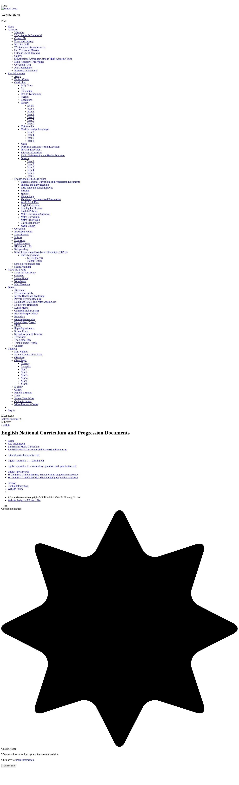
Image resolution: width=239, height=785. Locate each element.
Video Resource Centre (26, 404)
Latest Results (21, 234)
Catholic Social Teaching (27, 53)
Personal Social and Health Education (40, 146)
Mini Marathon (22, 284)
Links (17, 395)
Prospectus (19, 240)
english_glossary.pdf (18, 471)
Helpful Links (34, 260)
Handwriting (27, 196)
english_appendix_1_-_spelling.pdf (26, 460)
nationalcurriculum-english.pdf (23, 455)
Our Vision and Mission (26, 50)
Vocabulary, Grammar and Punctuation (41, 199)
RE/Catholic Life (23, 246)
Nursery (25, 363)
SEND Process (35, 258)
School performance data (27, 263)
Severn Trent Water (24, 398)
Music (24, 143)
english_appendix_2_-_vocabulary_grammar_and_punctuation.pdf (42, 466)
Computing (26, 91)
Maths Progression (30, 219)
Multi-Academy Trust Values (29, 61)
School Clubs (21, 331)
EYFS (30, 105)
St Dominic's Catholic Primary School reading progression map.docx (43, 474)
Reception (26, 366)
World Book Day (30, 202)
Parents (11, 287)
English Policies (29, 211)
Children (12, 348)
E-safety (18, 386)
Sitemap (12, 483)
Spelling (25, 193)
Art (22, 88)
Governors (19, 228)
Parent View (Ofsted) (25, 322)
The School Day (22, 339)
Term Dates (20, 337)
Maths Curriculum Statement (35, 214)
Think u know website (25, 342)
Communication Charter (26, 310)
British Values (21, 79)
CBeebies (19, 357)
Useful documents (30, 255)
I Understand (9, 766)
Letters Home (21, 278)
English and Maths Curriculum (30, 178)
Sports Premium (22, 266)
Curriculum (20, 82)
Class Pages (20, 360)
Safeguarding (21, 249)
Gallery (18, 55)
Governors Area (22, 64)
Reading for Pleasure (31, 208)
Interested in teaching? (25, 70)
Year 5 (30, 120)
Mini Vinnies (21, 351)
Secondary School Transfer (28, 334)
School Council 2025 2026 (28, 354)
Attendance (20, 290)
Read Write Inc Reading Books (37, 187)
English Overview (30, 205)
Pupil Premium (22, 243)
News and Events (17, 269)
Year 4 (30, 117)
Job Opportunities (23, 67)
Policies (18, 237)
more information (25, 759)
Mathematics (27, 126)
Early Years (27, 85)
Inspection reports (23, 231)
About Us (13, 29)
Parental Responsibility (26, 313)
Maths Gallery (28, 225)
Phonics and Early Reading (35, 184)
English (25, 96)
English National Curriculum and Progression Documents (50, 181)
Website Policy (15, 488)
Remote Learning (23, 392)
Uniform (18, 345)
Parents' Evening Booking (27, 299)
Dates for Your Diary (25, 272)
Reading (25, 190)
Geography (26, 99)
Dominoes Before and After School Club (35, 301)
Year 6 (30, 123)
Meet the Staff (21, 44)
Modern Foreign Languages (35, 129)
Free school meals (23, 293)
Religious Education (31, 152)
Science (25, 158)
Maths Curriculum (30, 217)
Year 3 (30, 114)
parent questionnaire (24, 319)
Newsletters (20, 281)
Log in (11, 410)
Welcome (19, 32)
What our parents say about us (29, 47)
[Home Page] (9, 8)
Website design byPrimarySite (24, 500)
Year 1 (30, 108)
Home (11, 26)
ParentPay (19, 316)
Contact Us (20, 38)
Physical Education (30, 149)
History (24, 102)
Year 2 (30, 111)
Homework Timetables (26, 304)
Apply (17, 76)
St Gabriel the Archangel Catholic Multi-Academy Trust (43, 58)
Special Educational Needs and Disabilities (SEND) (40, 252)
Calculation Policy (30, 222)
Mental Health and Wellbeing (29, 296)
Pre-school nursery (23, 41)
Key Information (16, 73)
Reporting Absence (24, 328)
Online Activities (23, 401)
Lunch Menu (21, 307)
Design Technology (31, 94)
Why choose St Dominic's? (28, 35)
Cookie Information (18, 486)
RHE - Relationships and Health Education (43, 155)
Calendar (19, 275)
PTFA (17, 325)
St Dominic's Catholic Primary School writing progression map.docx (43, 477)
